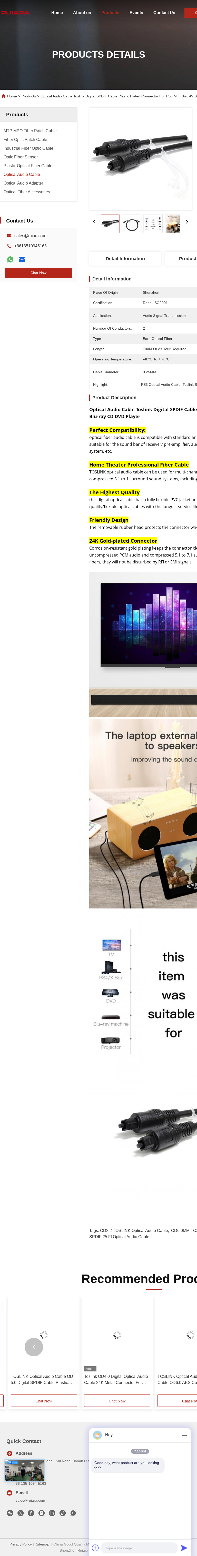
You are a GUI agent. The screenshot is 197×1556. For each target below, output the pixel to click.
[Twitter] (20, 1514)
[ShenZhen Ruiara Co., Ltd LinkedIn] (52, 1514)
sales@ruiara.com (30, 236)
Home (57, 13)
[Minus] (184, 1435)
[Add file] (95, 1547)
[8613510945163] (73, 1514)
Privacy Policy (20, 1544)
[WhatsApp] (10, 259)
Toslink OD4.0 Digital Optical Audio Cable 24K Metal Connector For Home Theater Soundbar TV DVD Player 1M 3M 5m (116, 1380)
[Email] (22, 259)
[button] (34, 1347)
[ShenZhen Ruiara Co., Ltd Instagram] (41, 1514)
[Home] (15, 13)
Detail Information (125, 258)
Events (136, 13)
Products (110, 13)
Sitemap (42, 1544)
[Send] (184, 1547)
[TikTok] (62, 1514)
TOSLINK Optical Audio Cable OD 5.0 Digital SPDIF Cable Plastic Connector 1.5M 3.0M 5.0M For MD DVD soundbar (42, 1380)
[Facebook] (31, 1514)
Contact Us (164, 13)
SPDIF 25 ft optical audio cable (119, 1237)
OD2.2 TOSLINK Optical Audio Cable (134, 1230)
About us (82, 13)
